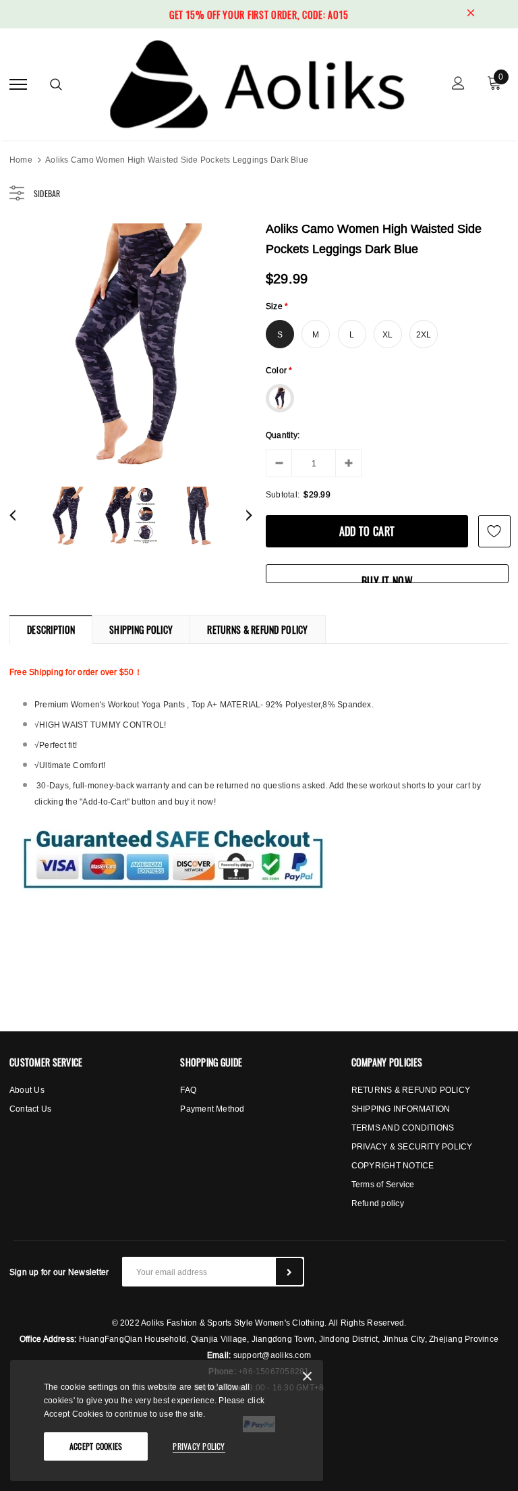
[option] (130, 344)
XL (387, 334)
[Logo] (257, 82)
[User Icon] (458, 84)
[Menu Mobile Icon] (18, 84)
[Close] (307, 1378)
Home (20, 160)
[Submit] (289, 1271)
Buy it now (387, 578)
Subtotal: (282, 494)
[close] (471, 14)
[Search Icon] (56, 84)
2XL (424, 334)
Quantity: (282, 435)
